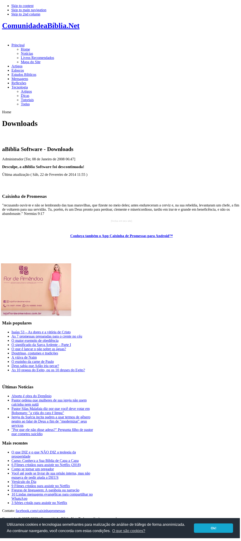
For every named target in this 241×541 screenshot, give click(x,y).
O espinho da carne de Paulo (32, 362)
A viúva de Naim (24, 357)
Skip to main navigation (28, 10)
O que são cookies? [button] (128, 531)
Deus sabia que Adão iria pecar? (35, 366)
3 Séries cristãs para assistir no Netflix (39, 503)
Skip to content (22, 6)
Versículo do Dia (23, 482)
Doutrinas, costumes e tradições (34, 353)
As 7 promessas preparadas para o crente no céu (46, 336)
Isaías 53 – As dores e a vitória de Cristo (41, 332)
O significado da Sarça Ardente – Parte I (41, 345)
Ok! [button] (213, 528)
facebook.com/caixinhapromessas (40, 511)
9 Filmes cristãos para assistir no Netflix (40, 486)
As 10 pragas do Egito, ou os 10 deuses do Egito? (48, 370)
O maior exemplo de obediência (35, 340)
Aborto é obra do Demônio (31, 396)
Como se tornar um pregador (32, 469)
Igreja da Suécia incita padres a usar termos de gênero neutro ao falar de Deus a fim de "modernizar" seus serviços (50, 421)
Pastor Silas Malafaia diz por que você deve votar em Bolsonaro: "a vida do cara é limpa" (50, 411)
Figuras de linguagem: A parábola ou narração (45, 490)
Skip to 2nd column (25, 14)
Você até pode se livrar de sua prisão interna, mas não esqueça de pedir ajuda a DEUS (50, 475)
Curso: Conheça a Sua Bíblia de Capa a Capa (45, 461)
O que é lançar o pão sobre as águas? (38, 349)
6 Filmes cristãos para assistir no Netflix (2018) (46, 465)
